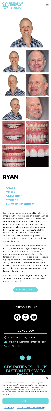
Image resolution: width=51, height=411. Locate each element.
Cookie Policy (9, 408)
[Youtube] (34, 317)
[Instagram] (25, 317)
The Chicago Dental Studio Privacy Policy (31, 408)
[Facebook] (17, 317)
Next (28, 357)
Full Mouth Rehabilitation (20, 203)
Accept (25, 401)
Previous (22, 357)
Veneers (10, 192)
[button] (47, 378)
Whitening (12, 199)
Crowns (10, 188)
